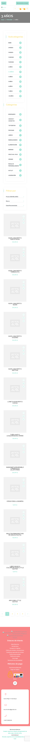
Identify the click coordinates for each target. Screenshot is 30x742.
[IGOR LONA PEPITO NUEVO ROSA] (15, 225)
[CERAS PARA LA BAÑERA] (15, 488)
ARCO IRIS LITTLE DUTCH (15, 601)
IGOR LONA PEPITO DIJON (15, 304)
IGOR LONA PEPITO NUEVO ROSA (15, 238)
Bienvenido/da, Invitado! (22, 3)
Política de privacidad (15, 654)
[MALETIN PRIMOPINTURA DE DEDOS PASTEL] (15, 520)
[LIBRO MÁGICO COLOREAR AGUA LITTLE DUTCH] (15, 553)
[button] (23, 196)
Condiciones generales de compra (15, 652)
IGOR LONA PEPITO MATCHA (15, 369)
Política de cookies (15, 656)
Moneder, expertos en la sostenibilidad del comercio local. (15, 737)
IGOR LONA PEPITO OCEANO (15, 337)
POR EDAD (9, 19)
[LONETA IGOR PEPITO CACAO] (15, 388)
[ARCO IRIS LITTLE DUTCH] (15, 587)
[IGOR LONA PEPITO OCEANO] (15, 323)
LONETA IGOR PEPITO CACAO (15, 402)
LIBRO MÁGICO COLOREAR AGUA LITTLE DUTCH (15, 568)
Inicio (2, 19)
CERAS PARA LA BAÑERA (15, 501)
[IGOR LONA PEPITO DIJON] (15, 290)
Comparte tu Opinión (15, 648)
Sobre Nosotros (15, 644)
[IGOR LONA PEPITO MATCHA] (15, 356)
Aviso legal (15, 658)
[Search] (15, 8)
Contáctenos (15, 646)
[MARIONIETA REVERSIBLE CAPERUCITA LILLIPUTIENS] (15, 454)
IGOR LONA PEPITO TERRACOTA (15, 271)
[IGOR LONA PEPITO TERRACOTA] (15, 257)
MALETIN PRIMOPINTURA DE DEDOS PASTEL (15, 534)
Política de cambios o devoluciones (15, 650)
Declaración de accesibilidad (15, 660)
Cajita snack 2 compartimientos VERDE (15, 435)
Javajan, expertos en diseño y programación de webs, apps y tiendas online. (15, 732)
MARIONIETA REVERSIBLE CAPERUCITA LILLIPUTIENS (15, 469)
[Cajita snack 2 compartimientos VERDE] (15, 421)
